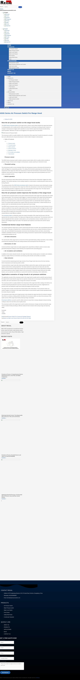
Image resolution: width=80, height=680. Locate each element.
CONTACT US (11, 73)
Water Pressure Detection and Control (17, 64)
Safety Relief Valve (13, 57)
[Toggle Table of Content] (5, 141)
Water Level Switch (13, 52)
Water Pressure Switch (14, 50)
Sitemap (38, 677)
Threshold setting (12, 145)
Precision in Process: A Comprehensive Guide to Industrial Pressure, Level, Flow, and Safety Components (12, 375)
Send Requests (5, 672)
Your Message (3, 661)
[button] (27, 310)
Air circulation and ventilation (14, 152)
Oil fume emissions (12, 148)
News (9, 71)
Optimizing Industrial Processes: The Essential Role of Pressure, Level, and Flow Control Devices (12, 496)
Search (1, 6)
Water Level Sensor (13, 53)
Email (1, 645)
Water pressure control (14, 67)
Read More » (4, 378)
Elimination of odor (12, 150)
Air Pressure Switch (13, 48)
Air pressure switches (6, 300)
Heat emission (11, 153)
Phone (1, 650)
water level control (13, 66)
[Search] (20, 7)
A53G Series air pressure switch (11, 125)
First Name (2, 640)
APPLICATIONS (11, 61)
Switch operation (12, 146)
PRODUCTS (10, 47)
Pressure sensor (12, 143)
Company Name (3, 656)
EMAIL (1, 9)
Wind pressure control (14, 62)
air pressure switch (8, 215)
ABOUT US (10, 69)
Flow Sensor (12, 55)
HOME (9, 45)
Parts (10, 59)
